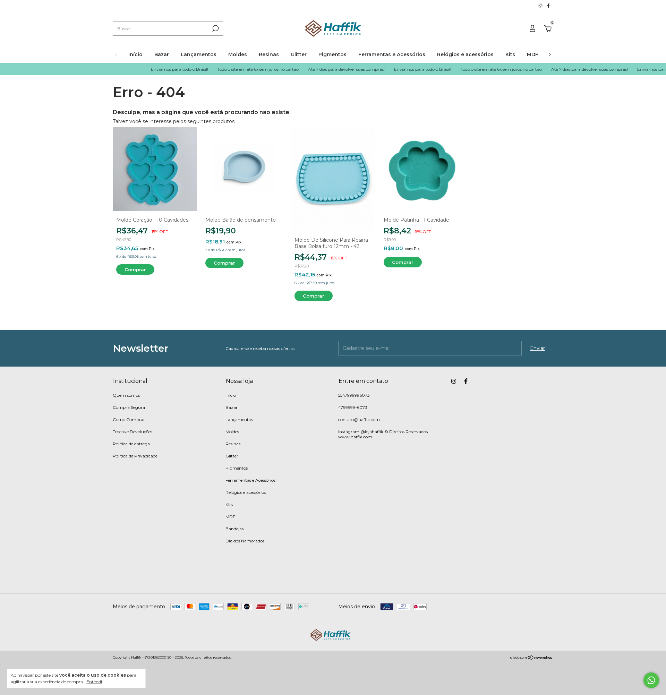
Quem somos (126, 395)
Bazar (161, 54)
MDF (532, 54)
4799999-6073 (352, 407)
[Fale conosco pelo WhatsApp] (651, 680)
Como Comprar (129, 419)
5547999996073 (354, 395)
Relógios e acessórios (465, 54)
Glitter (299, 54)
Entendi (94, 681)
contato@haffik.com (359, 419)
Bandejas (234, 528)
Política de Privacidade (135, 455)
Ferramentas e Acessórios (391, 54)
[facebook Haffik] (548, 5)
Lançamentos (198, 54)
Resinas (269, 54)
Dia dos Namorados (244, 540)
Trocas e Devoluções (132, 431)
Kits (510, 54)
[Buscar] (214, 28)
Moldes (237, 54)
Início (135, 54)
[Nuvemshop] (531, 658)
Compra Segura (129, 407)
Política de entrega (131, 443)
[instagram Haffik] (541, 5)
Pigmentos (332, 54)
